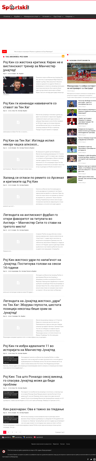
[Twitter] (91, 459)
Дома (4, 54)
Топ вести (27, 148)
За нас (68, 444)
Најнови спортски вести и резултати (41, 444)
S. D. (6, 110)
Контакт (62, 444)
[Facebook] (87, 459)
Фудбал (21, 73)
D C (6, 73)
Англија (20, 110)
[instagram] (94, 459)
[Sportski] (15, 3)
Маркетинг (56, 444)
